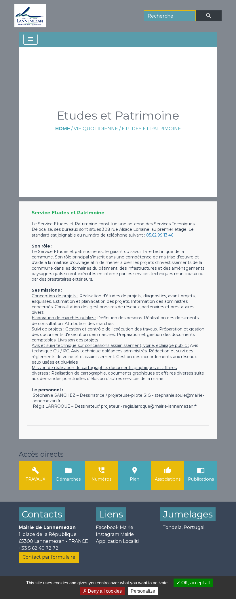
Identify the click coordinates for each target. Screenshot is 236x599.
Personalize (143, 591)
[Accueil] (30, 16)
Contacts (42, 514)
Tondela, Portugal (184, 527)
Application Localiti (117, 541)
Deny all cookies (104, 591)
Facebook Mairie (114, 527)
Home (62, 128)
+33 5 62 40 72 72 (38, 548)
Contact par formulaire (48, 557)
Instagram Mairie (115, 534)
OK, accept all (195, 582)
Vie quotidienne (96, 128)
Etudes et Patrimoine (151, 128)
